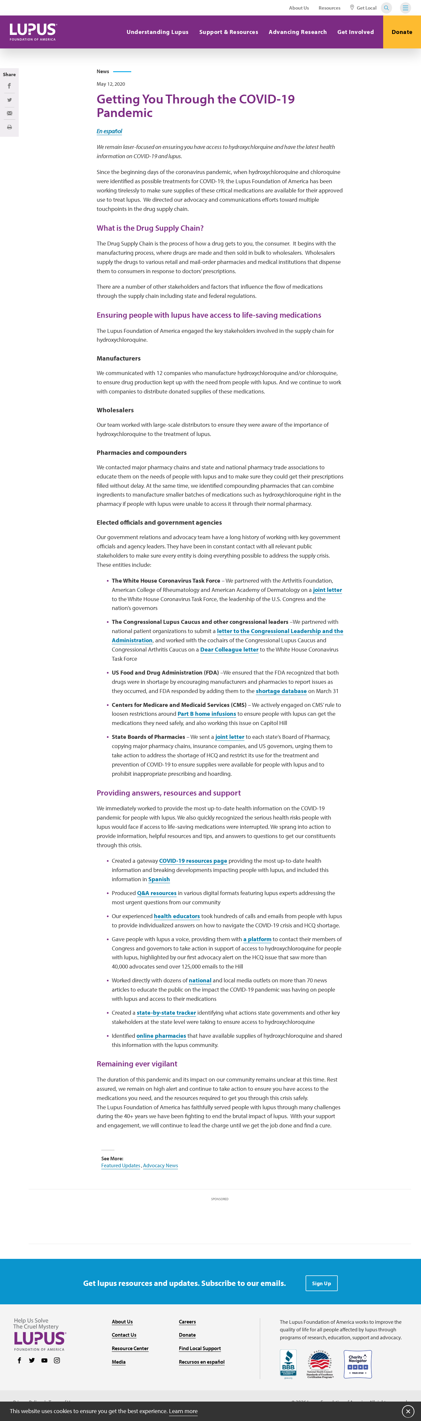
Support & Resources (229, 32)
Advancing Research (298, 32)
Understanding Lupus (158, 32)
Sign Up (322, 1283)
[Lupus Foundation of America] (34, 32)
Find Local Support (200, 1348)
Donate (402, 32)
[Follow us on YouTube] (44, 1361)
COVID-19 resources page (193, 860)
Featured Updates (120, 1165)
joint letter (327, 590)
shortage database (281, 691)
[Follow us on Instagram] (57, 1361)
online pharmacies (161, 1035)
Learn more (183, 1411)
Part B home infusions (207, 713)
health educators (177, 916)
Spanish (159, 879)
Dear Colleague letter (229, 649)
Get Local (366, 8)
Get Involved (355, 32)
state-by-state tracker (166, 1012)
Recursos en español (202, 1361)
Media (119, 1361)
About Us (299, 8)
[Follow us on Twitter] (32, 1361)
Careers (187, 1321)
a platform (257, 939)
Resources (329, 8)
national (200, 980)
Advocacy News (160, 1165)
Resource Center (130, 1348)
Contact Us (124, 1334)
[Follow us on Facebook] (19, 1361)
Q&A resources (157, 893)
